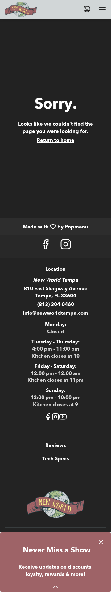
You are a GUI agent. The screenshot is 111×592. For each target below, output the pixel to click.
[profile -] (87, 9)
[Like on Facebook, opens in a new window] (45, 246)
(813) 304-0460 (55, 304)
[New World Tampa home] (32, 9)
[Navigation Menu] (102, 9)
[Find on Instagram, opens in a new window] (65, 246)
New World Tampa (55, 504)
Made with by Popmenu (46, 226)
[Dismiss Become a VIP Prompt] (100, 542)
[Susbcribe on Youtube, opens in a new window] (63, 418)
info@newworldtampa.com (55, 313)
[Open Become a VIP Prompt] (55, 586)
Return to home (55, 140)
